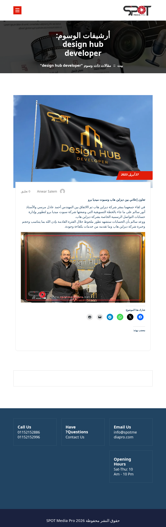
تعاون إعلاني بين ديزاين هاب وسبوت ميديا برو (116, 199)
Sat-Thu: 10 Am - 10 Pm (124, 471)
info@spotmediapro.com (125, 434)
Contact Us (75, 437)
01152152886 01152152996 (29, 434)
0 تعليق (26, 191)
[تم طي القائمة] (17, 10)
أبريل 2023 (130, 174)
